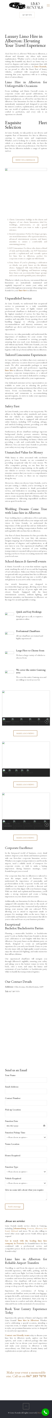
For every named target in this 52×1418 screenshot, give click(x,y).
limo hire (23, 290)
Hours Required (12, 1155)
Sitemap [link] (41, 1412)
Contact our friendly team (17, 1335)
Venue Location (12, 1144)
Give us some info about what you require (24, 1190)
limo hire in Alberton (28, 1320)
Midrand (14, 1231)
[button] (7, 721)
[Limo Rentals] (26, 5)
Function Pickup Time (15, 1132)
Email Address (11, 1086)
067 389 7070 (27, 15)
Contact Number (13, 1098)
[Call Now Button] (45, 1412)
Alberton (38, 1228)
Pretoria (30, 1228)
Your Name (10, 1075)
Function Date (11, 1121)
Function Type (11, 1167)
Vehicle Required (13, 1178)
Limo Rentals (40, 66)
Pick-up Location (13, 1109)
